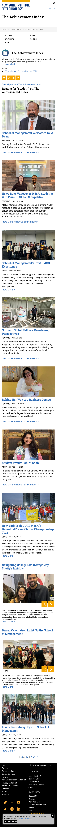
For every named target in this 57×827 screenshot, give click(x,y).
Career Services (8, 774)
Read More (8, 289)
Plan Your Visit (34, 802)
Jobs (30, 811)
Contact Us (32, 796)
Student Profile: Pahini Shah (20, 463)
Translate (5, 794)
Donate (31, 808)
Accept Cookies (11, 821)
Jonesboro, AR (34, 782)
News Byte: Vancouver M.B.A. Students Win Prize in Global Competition (27, 195)
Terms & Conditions (10, 786)
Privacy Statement (25, 819)
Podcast (9, 43)
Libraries (5, 789)
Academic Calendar (10, 771)
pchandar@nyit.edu (10, 64)
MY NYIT (5, 792)
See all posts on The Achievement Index (21, 84)
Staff (32, 35)
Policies (5, 777)
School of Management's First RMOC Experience (26, 264)
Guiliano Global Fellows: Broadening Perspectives (25, 331)
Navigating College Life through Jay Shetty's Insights (25, 566)
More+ (52, 8)
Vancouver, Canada (36, 785)
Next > (34, 756)
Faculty (8, 35)
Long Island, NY (34, 776)
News (4, 765)
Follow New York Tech (37, 805)
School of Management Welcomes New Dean (27, 134)
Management (16, 29)
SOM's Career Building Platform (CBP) (21, 71)
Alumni (33, 39)
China (30, 788)
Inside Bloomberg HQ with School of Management (25, 728)
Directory (32, 799)
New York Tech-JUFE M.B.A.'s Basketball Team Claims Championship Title (28, 529)
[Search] (52, 3)
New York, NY (34, 779)
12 (27, 756)
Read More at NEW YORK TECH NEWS (20, 152)
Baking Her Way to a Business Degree (26, 399)
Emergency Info (36, 813)
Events (5, 768)
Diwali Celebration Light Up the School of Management (27, 632)
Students (9, 39)
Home (4, 29)
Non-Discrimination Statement (14, 780)
